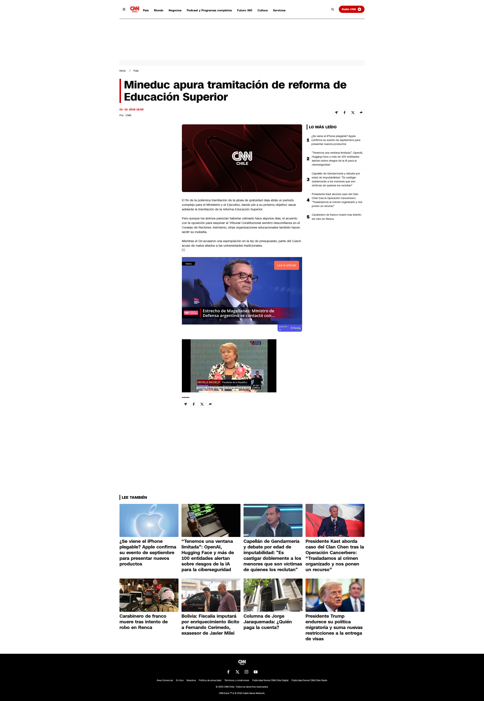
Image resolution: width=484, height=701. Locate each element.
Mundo (158, 10)
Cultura (263, 10)
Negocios (175, 10)
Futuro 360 (244, 10)
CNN (128, 115)
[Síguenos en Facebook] (228, 672)
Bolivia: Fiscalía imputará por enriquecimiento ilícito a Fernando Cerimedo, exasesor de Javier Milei (210, 624)
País (146, 10)
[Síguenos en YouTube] (256, 672)
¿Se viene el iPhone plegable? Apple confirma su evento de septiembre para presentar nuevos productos (335, 140)
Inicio (122, 71)
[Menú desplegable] (124, 9)
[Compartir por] (361, 112)
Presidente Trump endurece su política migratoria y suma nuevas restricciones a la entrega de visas (334, 627)
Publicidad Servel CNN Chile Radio (309, 680)
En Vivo (180, 680)
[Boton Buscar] (332, 9)
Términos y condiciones (236, 680)
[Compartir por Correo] (336, 112)
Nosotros (191, 680)
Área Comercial (165, 680)
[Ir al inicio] (134, 9)
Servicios (279, 10)
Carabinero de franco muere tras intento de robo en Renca (336, 217)
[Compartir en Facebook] (344, 112)
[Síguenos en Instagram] (247, 672)
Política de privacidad (210, 680)
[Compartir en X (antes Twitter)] (352, 112)
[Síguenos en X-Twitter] (237, 672)
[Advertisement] (147, 341)
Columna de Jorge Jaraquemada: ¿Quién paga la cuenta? (268, 622)
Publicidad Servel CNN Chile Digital (270, 680)
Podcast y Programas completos (209, 10)
